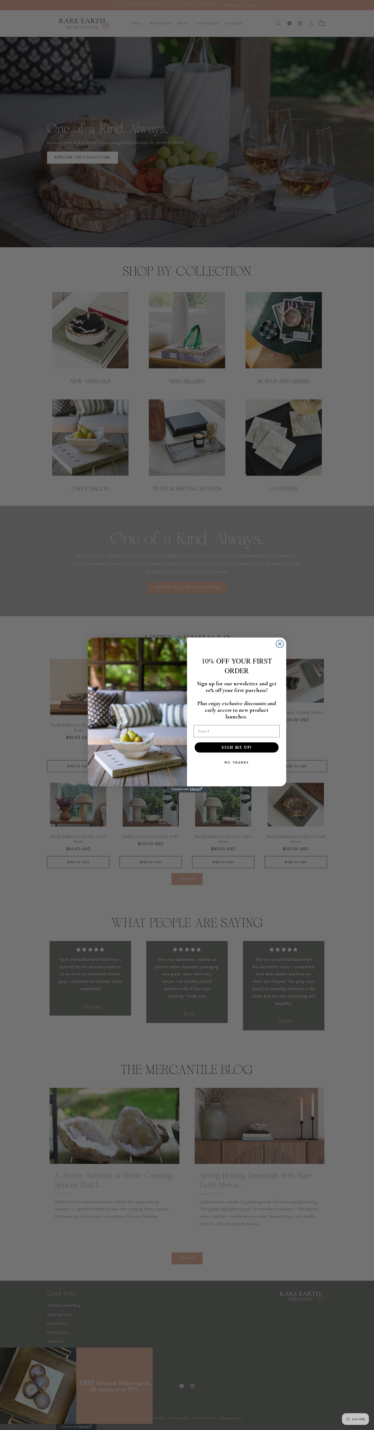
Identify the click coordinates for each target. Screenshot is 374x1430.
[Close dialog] (280, 644)
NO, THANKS (236, 762)
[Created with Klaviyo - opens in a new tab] (187, 789)
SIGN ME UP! (237, 747)
